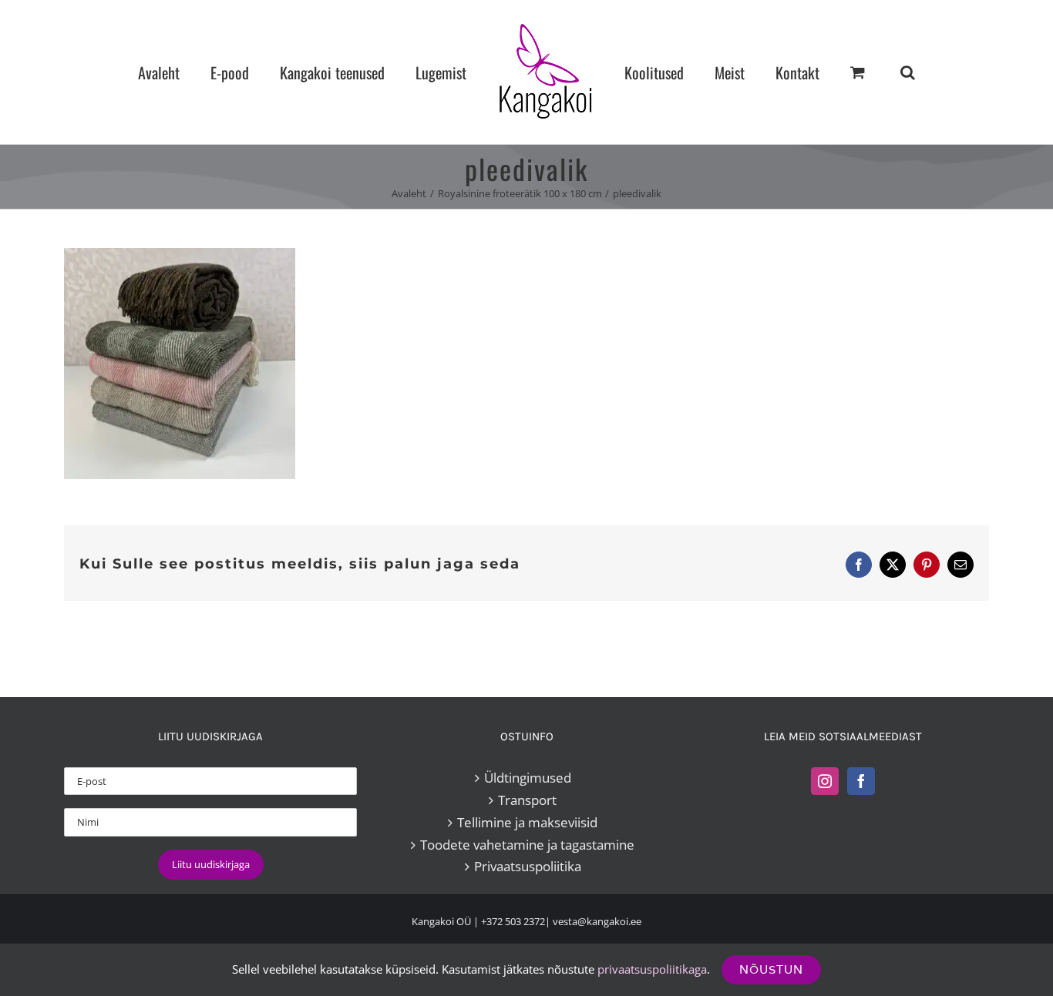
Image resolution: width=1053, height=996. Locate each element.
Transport (527, 800)
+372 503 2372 (513, 921)
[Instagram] (825, 781)
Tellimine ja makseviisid (527, 822)
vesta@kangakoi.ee (597, 921)
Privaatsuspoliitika (527, 866)
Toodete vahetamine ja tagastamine (527, 844)
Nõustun (771, 969)
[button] (843, 72)
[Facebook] (861, 781)
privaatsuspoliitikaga (652, 969)
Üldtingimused (527, 777)
